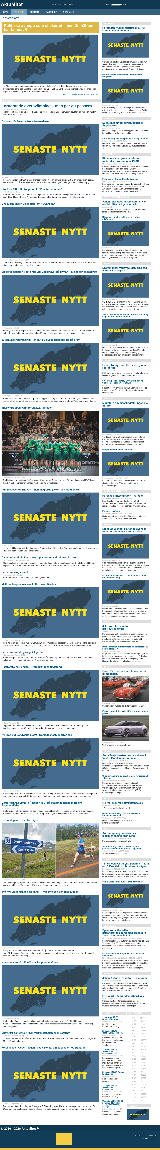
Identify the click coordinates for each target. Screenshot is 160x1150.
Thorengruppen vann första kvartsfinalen (27, 407)
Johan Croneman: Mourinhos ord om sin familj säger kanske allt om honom (125, 315)
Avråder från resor (116, 491)
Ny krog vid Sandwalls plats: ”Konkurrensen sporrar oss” (37, 734)
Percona (153, 1139)
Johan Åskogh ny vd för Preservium (124, 978)
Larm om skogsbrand (15, 572)
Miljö (107, 622)
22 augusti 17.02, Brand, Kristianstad (113, 1073)
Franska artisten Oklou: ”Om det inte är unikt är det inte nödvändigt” (125, 576)
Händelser (110, 1013)
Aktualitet (29, 1128)
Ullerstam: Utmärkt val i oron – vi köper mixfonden (121, 218)
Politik (108, 361)
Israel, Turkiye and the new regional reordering (124, 366)
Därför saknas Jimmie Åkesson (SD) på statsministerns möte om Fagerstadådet (42, 804)
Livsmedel (110, 926)
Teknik (107, 667)
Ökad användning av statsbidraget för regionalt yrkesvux (125, 777)
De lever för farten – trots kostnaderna (25, 121)
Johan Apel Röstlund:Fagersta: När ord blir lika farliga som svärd (124, 203)
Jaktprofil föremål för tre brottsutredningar (117, 627)
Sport (107, 263)
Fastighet (109, 974)
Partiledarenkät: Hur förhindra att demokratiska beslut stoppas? (125, 648)
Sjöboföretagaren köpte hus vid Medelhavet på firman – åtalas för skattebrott (49, 271)
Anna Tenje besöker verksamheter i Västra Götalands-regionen (124, 757)
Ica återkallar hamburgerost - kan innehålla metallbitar (123, 954)
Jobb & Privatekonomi (116, 197)
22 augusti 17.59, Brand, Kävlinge (110, 1018)
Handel (108, 859)
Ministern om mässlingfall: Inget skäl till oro (125, 404)
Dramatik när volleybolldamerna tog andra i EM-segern (124, 269)
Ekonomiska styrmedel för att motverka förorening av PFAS (120, 160)
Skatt (107, 798)
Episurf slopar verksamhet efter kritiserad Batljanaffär (122, 75)
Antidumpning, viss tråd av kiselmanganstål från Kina (119, 834)
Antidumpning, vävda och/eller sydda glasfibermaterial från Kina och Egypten (121, 847)
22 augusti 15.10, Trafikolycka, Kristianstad (109, 1087)
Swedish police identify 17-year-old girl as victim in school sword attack (122, 382)
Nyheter (19, 12)
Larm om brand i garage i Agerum (22, 652)
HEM (5, 12)
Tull (106, 829)
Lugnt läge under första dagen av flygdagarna (122, 124)
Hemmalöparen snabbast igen (20, 820)
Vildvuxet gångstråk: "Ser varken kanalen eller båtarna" (36, 1032)
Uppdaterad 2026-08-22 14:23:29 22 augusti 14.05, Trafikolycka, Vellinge (112, 1104)
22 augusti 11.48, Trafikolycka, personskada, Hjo (110, 1051)
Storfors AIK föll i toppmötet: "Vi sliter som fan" (32, 189)
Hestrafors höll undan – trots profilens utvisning (32, 666)
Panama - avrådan (111, 511)
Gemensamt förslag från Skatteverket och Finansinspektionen (122, 814)
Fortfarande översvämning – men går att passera (47, 106)
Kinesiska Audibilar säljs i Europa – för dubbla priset (125, 712)
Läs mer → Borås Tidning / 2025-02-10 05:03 (80, 94)
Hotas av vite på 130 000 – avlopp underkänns (30, 962)
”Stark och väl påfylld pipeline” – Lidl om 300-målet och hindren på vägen (125, 865)
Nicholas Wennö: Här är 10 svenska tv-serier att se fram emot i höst (124, 530)
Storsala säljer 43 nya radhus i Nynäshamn (123, 996)
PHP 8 (145, 1139)
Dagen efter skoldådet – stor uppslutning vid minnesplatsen (39, 557)
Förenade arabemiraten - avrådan (122, 495)
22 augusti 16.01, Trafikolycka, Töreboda (112, 1032)
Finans (107, 751)
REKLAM (133, 1106)
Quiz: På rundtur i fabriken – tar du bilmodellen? (124, 672)
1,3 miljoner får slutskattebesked (122, 802)
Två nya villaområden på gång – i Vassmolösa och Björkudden (40, 891)
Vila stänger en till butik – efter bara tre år (122, 882)
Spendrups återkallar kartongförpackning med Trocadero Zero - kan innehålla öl (124, 933)
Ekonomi (35, 12)
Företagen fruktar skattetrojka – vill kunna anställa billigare (124, 29)
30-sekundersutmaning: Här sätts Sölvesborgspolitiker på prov (41, 339)
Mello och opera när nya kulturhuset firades (29, 584)
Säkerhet (51, 12)
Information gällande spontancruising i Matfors (125, 138)
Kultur (108, 524)
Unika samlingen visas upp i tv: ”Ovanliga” (28, 203)
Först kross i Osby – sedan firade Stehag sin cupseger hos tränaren (43, 1047)
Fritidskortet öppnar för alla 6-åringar (120, 179)
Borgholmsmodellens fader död (117, 449)
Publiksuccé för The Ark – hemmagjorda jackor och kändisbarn (41, 489)
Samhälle (68, 12)
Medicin (108, 398)
